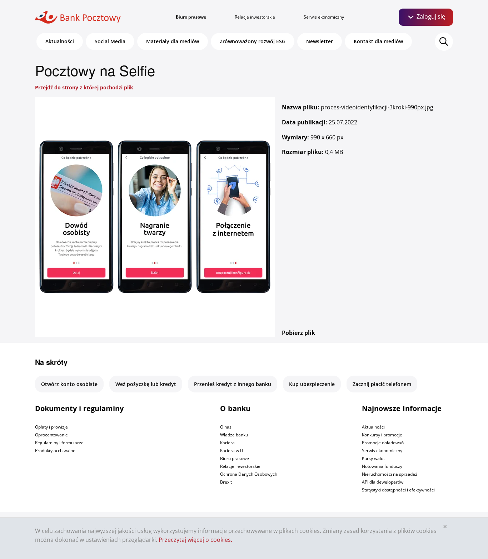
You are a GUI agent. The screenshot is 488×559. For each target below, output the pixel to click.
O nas (225, 427)
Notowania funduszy (382, 466)
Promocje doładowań (383, 443)
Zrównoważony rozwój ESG (252, 41)
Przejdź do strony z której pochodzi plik (84, 87)
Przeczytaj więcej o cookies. (195, 540)
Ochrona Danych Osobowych (248, 474)
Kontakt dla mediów (378, 41)
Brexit (226, 482)
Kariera (227, 443)
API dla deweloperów (382, 482)
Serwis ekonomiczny (324, 17)
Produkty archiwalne (55, 450)
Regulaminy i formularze (59, 443)
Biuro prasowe (191, 17)
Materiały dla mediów (172, 41)
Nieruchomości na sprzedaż (389, 474)
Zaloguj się (430, 16)
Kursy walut (373, 458)
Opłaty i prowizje (51, 427)
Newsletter (319, 41)
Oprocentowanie (51, 435)
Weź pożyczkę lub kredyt (145, 384)
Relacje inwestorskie (255, 17)
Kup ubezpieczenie (312, 384)
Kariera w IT (232, 450)
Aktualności (59, 41)
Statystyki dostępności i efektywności (398, 490)
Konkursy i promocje (382, 435)
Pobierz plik (298, 333)
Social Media (110, 41)
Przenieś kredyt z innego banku (232, 384)
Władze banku (234, 435)
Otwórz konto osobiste (69, 384)
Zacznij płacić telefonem (382, 384)
